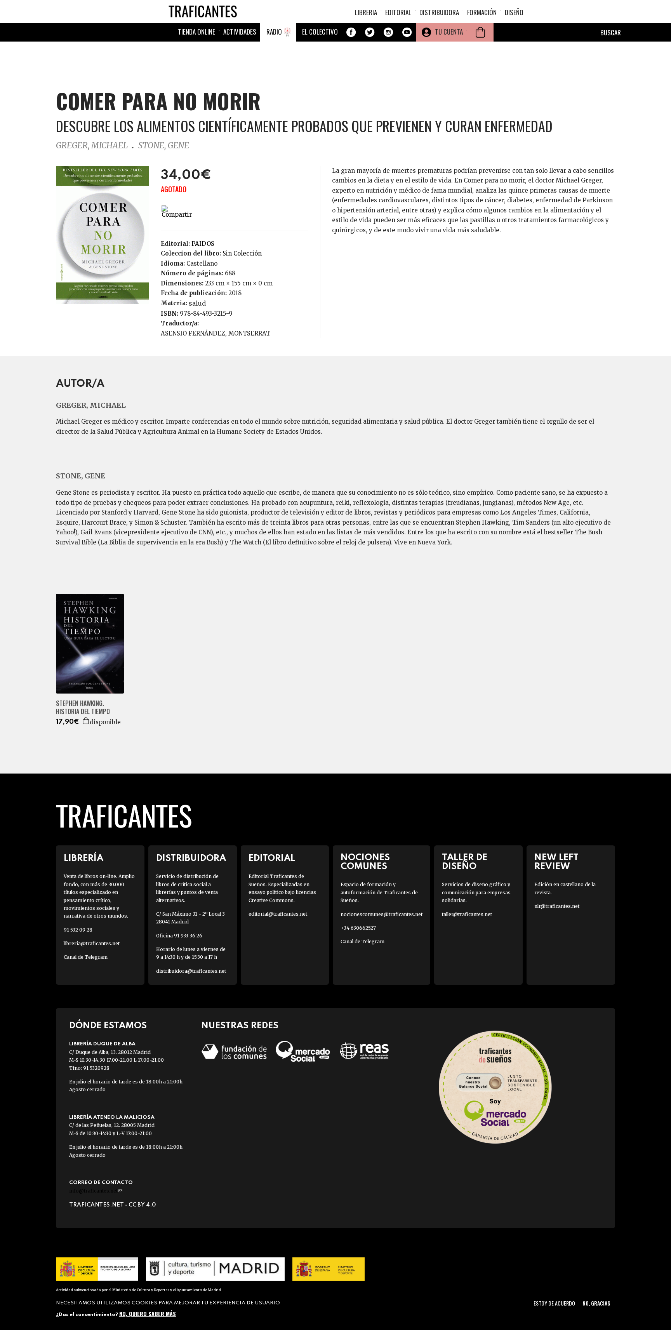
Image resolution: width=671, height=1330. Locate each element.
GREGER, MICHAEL (92, 145)
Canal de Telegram (86, 957)
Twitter (369, 32)
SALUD (197, 303)
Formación (482, 12)
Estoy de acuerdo (554, 1303)
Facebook (351, 32)
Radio (274, 32)
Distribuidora (439, 12)
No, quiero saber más (147, 1313)
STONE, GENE (163, 145)
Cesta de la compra (480, 32)
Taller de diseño (464, 862)
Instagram (388, 32)
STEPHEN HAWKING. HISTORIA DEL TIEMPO (83, 707)
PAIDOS (202, 243)
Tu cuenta (449, 32)
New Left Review (556, 862)
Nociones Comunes (365, 862)
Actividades (239, 32)
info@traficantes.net (95, 1191)
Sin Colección (242, 253)
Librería (83, 858)
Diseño (514, 12)
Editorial (398, 12)
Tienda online (196, 32)
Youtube (407, 32)
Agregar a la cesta (86, 720)
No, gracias (596, 1303)
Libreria (366, 12)
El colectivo (320, 32)
